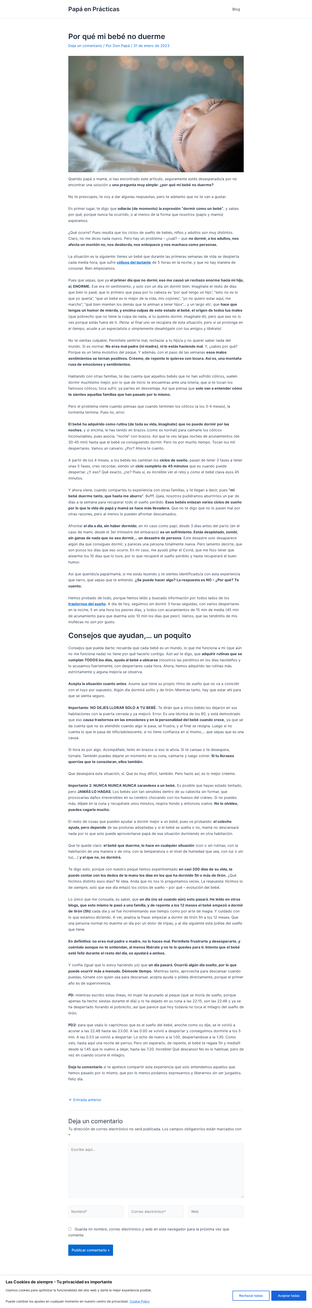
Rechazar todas (251, 1296)
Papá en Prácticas (93, 9)
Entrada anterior (85, 1100)
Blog (236, 9)
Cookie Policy (140, 1301)
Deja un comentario (85, 45)
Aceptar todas (289, 1296)
